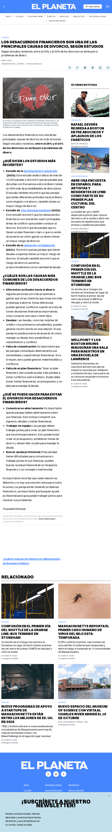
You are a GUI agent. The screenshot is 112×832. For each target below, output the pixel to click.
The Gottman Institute (36, 210)
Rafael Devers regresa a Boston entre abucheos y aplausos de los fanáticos (87, 132)
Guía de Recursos (57, 21)
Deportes (76, 120)
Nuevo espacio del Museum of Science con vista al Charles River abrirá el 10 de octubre (83, 712)
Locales (19, 16)
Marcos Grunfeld (79, 144)
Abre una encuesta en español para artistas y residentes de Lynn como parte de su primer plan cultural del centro (88, 193)
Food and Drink (35, 16)
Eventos (51, 16)
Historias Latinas (97, 16)
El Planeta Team (79, 306)
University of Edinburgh (39, 245)
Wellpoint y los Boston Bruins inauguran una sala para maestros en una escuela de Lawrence (89, 349)
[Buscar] (4, 6)
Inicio (8, 16)
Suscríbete (94, 6)
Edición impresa (76, 790)
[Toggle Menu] (107, 6)
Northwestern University (41, 171)
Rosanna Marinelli (80, 229)
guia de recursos (79, 176)
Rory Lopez (6, 60)
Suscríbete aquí (47, 518)
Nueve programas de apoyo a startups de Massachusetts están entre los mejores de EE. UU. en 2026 (27, 714)
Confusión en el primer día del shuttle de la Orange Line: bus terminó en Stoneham (86, 275)
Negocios (64, 16)
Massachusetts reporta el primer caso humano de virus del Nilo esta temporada (83, 632)
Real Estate (79, 16)
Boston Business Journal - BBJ (73, 722)
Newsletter (74, 785)
